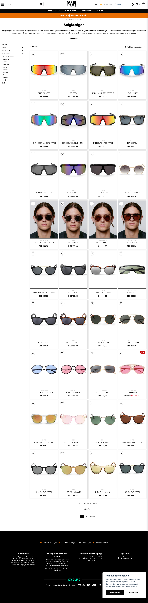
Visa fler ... (88, 509)
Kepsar (5, 67)
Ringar (5, 75)
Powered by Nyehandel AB (74, 602)
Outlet (100, 11)
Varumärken (70, 11)
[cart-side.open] (143, 4)
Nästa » (92, 517)
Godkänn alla (115, 592)
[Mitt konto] (138, 4)
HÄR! (131, 558)
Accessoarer (86, 11)
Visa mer (74, 38)
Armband (6, 59)
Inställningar (133, 592)
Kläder (57, 11)
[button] (41, 4)
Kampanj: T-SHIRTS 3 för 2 (74, 15)
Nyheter (48, 11)
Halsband (6, 62)
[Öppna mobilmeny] (3, 4)
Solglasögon (7, 77)
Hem (66, 19)
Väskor (5, 80)
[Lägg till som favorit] (132, 4)
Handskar (6, 64)
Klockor (5, 70)
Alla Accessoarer (8, 57)
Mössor (5, 72)
